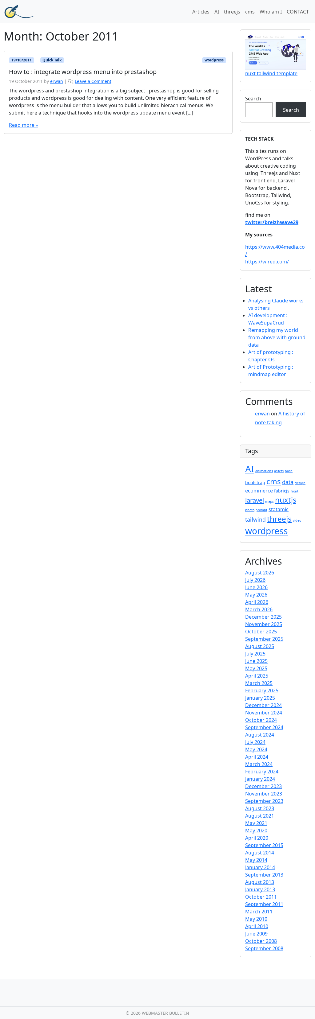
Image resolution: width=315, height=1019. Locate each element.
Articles (200, 11)
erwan (56, 81)
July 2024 (255, 742)
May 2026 (256, 594)
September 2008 (264, 948)
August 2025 (259, 646)
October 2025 (261, 631)
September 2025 (264, 639)
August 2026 (259, 572)
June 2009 (256, 933)
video (297, 520)
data (287, 482)
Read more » (23, 125)
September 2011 (264, 904)
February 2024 (261, 771)
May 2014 (256, 860)
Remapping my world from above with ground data (276, 337)
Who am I (271, 11)
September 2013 (264, 874)
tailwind (255, 519)
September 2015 (264, 845)
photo (249, 510)
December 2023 (263, 786)
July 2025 (255, 653)
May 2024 (256, 749)
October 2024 (261, 720)
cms (250, 11)
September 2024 (264, 727)
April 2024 (256, 756)
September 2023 (264, 801)
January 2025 (260, 697)
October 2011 (261, 896)
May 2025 (256, 668)
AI (216, 11)
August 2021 (259, 815)
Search (253, 98)
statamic (279, 509)
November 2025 (263, 624)
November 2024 (263, 712)
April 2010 (256, 926)
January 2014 (260, 867)
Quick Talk (52, 60)
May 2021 (256, 823)
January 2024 (260, 779)
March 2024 (259, 764)
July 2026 (255, 580)
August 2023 (259, 808)
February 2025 (261, 690)
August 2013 (259, 882)
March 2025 (259, 683)
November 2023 (263, 793)
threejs (232, 11)
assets (279, 471)
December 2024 (263, 705)
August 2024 (259, 734)
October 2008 (261, 941)
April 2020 (256, 837)
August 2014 (259, 852)
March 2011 (259, 911)
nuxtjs (285, 500)
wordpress (214, 60)
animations (264, 471)
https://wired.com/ (267, 261)
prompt (261, 510)
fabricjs (281, 491)
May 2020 (256, 830)
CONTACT (298, 11)
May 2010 (256, 919)
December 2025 (263, 616)
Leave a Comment (93, 81)
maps (269, 501)
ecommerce (259, 490)
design (300, 483)
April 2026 (256, 602)
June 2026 (256, 587)
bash (289, 471)
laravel (254, 500)
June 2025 (256, 661)
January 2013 (260, 889)
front (294, 491)
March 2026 (259, 609)
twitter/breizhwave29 (271, 222)
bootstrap (255, 482)
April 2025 (256, 675)
